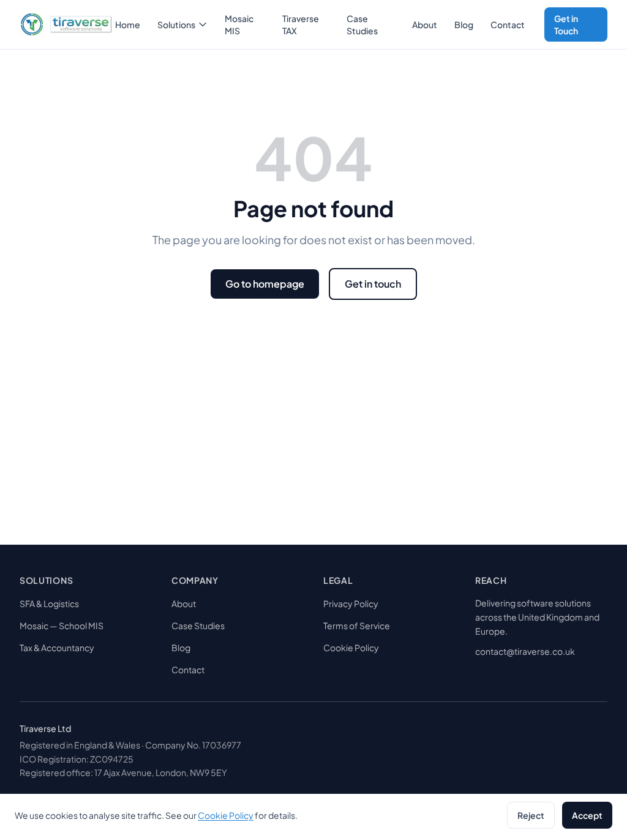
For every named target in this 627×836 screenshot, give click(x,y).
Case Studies (362, 24)
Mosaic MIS (239, 24)
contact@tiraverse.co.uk (525, 651)
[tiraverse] (64, 24)
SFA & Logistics (49, 603)
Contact (507, 24)
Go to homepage (264, 283)
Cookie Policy (351, 647)
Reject (530, 815)
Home (127, 24)
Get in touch (373, 283)
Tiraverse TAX (300, 24)
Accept (587, 815)
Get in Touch (566, 24)
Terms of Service (356, 625)
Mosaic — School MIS (61, 625)
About (424, 24)
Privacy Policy (350, 603)
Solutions (176, 24)
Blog (463, 24)
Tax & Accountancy (57, 647)
